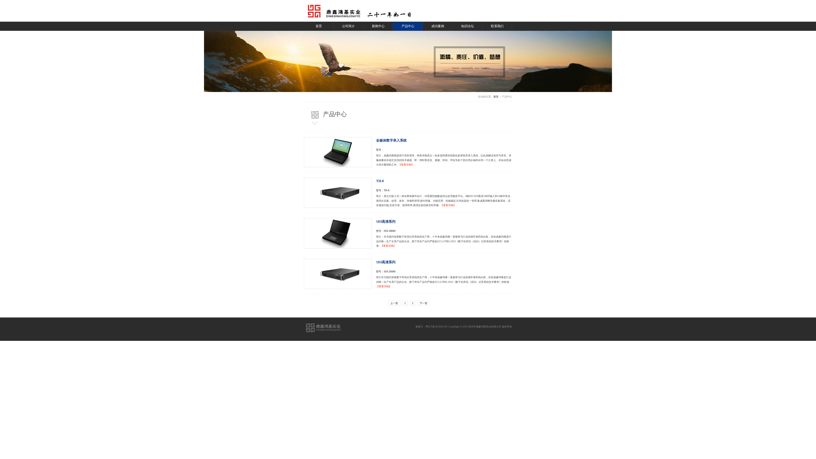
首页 (319, 26)
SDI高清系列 (385, 221)
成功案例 (437, 26)
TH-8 (380, 181)
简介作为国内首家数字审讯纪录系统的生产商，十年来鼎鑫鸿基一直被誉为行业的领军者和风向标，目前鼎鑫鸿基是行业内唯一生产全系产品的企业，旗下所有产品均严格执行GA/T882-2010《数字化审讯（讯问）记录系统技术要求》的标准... (443, 282)
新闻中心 (378, 26)
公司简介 (348, 26)
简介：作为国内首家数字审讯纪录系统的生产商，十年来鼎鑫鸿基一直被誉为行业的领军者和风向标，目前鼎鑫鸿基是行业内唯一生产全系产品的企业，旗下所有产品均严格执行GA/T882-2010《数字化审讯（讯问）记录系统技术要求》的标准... (443, 241)
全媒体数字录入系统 (391, 140)
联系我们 (497, 26)
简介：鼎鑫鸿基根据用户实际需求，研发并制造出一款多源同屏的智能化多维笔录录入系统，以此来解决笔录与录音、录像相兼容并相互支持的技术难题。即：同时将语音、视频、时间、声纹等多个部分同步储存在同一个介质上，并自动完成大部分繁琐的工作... (443, 160)
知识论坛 (467, 26)
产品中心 (408, 26)
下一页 (423, 303)
